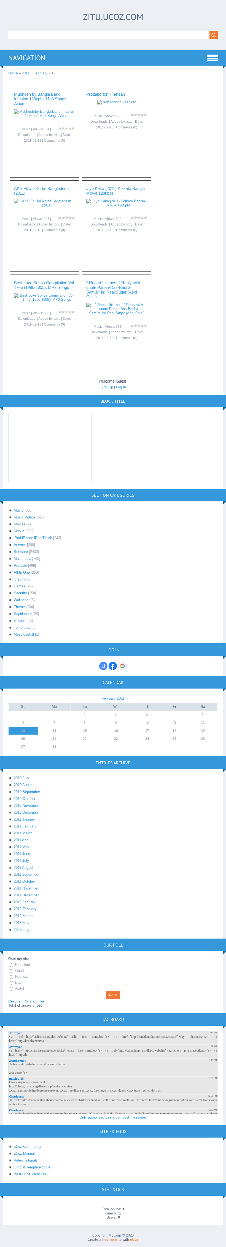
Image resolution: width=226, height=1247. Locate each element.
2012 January (24, 902)
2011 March (23, 833)
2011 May (21, 847)
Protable (20, 565)
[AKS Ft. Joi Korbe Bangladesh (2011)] (44, 205)
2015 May (21, 923)
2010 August (24, 785)
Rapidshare (23, 614)
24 (147, 739)
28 (54, 747)
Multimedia (22, 559)
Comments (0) (54, 141)
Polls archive (33, 1001)
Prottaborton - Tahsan (105, 94)
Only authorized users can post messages (113, 1117)
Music (25, 129)
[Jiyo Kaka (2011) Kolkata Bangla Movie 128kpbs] (116, 205)
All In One (22, 572)
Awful (19, 988)
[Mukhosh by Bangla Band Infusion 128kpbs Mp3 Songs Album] (44, 116)
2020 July (21, 930)
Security (20, 593)
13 (23, 731)
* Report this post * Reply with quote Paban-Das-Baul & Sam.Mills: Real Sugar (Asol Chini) (113, 289)
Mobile (19, 531)
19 (203, 731)
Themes (20, 607)
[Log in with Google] (122, 666)
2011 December (26, 895)
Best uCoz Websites (30, 1174)
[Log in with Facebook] (113, 666)
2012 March (23, 916)
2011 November (26, 888)
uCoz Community (27, 1146)
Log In (121, 387)
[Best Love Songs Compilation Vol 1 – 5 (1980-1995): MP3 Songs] (44, 299)
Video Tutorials (26, 1160)
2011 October (24, 881)
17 (147, 731)
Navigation (26, 57)
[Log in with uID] (103, 666)
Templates (22, 627)
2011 (25, 73)
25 (174, 739)
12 (203, 723)
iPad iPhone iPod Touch (33, 538)
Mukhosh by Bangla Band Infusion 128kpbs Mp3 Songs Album (40, 99)
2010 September (27, 792)
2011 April (21, 840)
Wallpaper (21, 600)
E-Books (21, 621)
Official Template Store (32, 1167)
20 (23, 739)
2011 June (22, 854)
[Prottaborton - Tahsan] (116, 102)
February (40, 73)
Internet (20, 545)
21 (54, 739)
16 (116, 731)
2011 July (21, 861)
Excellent (22, 965)
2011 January (24, 819)
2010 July (21, 778)
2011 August (23, 868)
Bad (18, 982)
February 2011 (113, 698)
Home (13, 73)
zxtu (57, 135)
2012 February (25, 909)
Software (21, 552)
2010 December (26, 812)
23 (116, 739)
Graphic (20, 579)
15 (85, 731)
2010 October (24, 799)
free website (112, 1239)
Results (14, 1001)
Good (19, 971)
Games (19, 586)
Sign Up (106, 387)
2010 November (26, 805)
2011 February (25, 826)
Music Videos (25, 517)
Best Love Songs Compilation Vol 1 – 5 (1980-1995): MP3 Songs (44, 285)
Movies (19, 524)
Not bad (21, 976)
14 (54, 731)
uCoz (134, 1239)
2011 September (27, 874)
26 (203, 739)
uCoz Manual (24, 1153)
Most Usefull (24, 634)
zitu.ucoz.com (113, 17)
